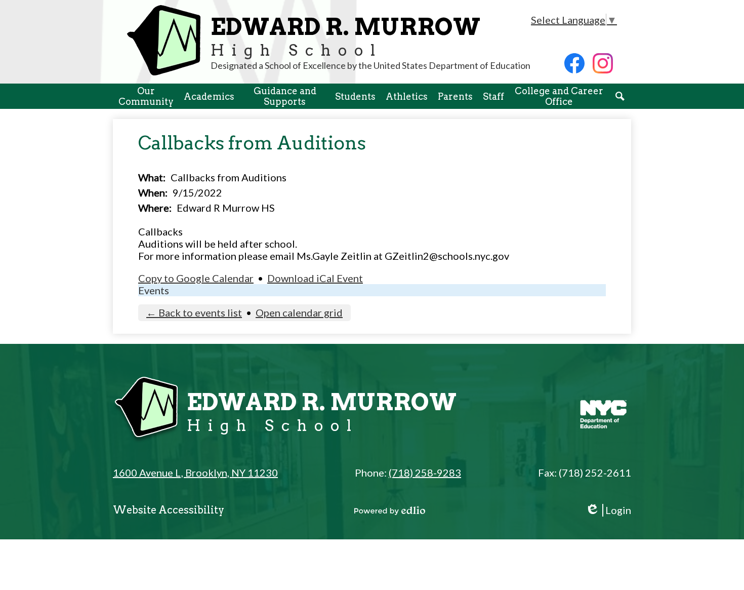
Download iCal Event (315, 278)
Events (153, 290)
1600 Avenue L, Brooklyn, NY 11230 (195, 472)
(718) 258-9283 (425, 472)
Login (608, 510)
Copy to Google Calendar (196, 278)
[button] (146, 96)
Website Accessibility (168, 510)
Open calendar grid (299, 312)
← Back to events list (194, 312)
